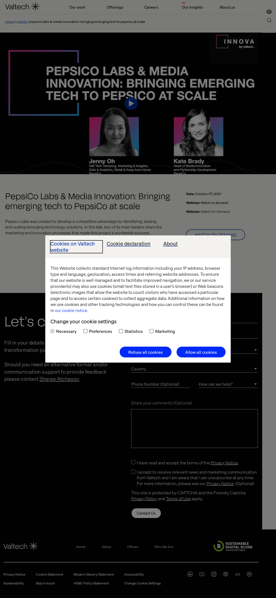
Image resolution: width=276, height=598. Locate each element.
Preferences (100, 331)
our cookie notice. (71, 310)
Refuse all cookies (145, 352)
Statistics (134, 331)
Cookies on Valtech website (72, 247)
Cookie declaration (129, 244)
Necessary (66, 331)
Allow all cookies (201, 352)
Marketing (165, 331)
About (170, 244)
